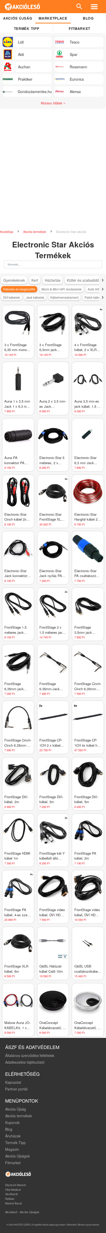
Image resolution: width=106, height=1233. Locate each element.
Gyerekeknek (14, 280)
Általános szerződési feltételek (29, 1055)
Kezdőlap (7, 231)
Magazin (12, 1149)
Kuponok (12, 1122)
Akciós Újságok (17, 1156)
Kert (34, 280)
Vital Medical (13, 1189)
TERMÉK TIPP (26, 28)
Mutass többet (52, 103)
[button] (102, 280)
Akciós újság (17, 18)
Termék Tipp (15, 1142)
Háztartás (52, 280)
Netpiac (10, 1198)
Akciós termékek (35, 231)
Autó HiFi (94, 289)
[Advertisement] (53, 167)
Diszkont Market (15, 1185)
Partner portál (16, 1089)
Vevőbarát (11, 1194)
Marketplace (53, 18)
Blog (88, 18)
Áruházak (13, 1135)
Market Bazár (13, 1203)
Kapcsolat (13, 1082)
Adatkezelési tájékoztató (25, 1062)
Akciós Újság (15, 1109)
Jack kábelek (35, 297)
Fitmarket (79, 28)
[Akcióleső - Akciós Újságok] (22, 6)
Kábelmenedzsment (64, 297)
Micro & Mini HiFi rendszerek (61, 289)
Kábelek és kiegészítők (19, 289)
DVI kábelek (11, 297)
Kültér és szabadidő (83, 280)
